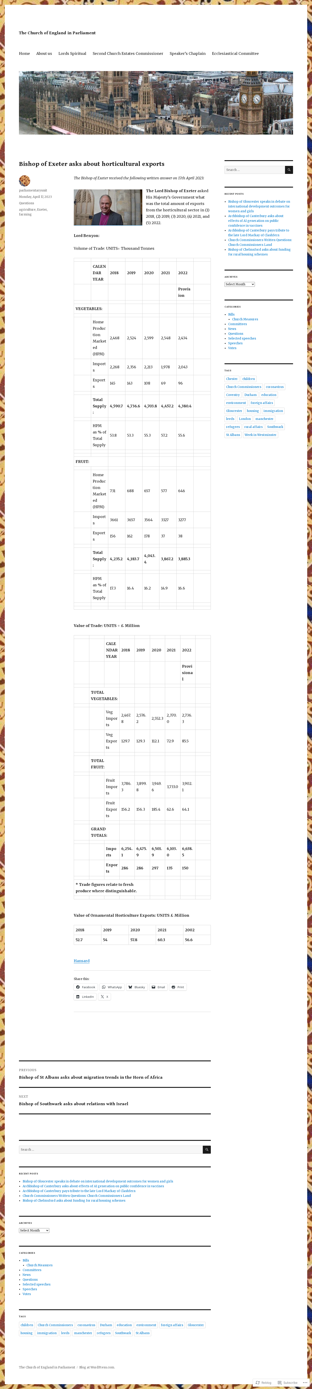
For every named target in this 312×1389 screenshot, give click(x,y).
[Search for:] (111, 1150)
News (27, 1275)
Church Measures (39, 1265)
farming (25, 214)
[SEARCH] (207, 1150)
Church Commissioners (55, 1325)
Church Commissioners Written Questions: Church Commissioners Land (77, 1196)
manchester (83, 1333)
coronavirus (86, 1325)
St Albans (143, 1333)
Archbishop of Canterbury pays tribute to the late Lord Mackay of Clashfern (79, 1191)
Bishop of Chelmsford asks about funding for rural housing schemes (74, 1201)
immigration (47, 1333)
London (245, 419)
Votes (27, 1294)
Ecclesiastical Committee (235, 53)
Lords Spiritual (72, 53)
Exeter (42, 210)
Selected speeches (36, 1284)
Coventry (233, 395)
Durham (106, 1325)
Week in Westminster (261, 435)
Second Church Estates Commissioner (128, 53)
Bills (26, 1260)
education (124, 1325)
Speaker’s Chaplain (188, 53)
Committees (32, 1270)
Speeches (30, 1289)
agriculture (27, 210)
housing (27, 1333)
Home (24, 53)
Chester (232, 379)
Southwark (123, 1333)
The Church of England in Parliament (57, 33)
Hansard (82, 961)
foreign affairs (172, 1325)
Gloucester (196, 1325)
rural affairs (253, 427)
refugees (104, 1333)
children (27, 1325)
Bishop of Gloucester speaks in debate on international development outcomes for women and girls (98, 1181)
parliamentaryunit (33, 190)
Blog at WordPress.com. (97, 1367)
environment (146, 1325)
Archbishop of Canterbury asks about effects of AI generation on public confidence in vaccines (93, 1186)
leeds (65, 1333)
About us (44, 53)
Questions (26, 203)
